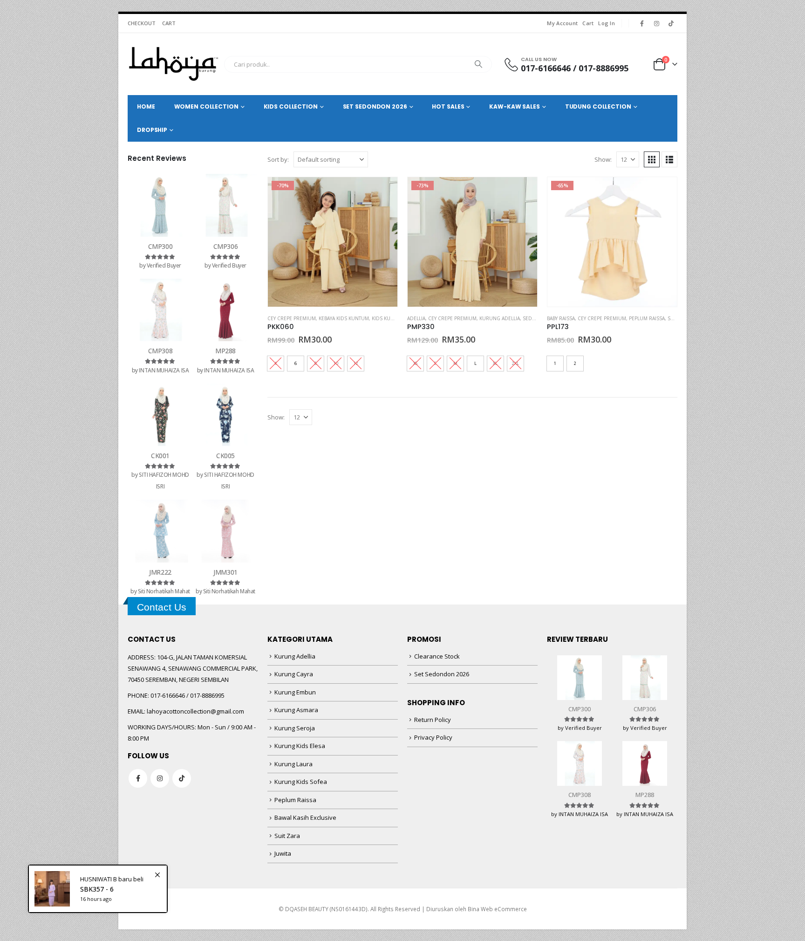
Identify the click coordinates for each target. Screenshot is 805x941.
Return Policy (432, 719)
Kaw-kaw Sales (514, 106)
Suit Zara (287, 835)
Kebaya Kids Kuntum (344, 318)
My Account (562, 23)
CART (169, 23)
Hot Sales (448, 106)
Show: (603, 159)
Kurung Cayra (293, 674)
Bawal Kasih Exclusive (305, 817)
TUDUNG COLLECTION (598, 106)
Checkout (142, 23)
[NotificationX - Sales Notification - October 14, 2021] (97, 889)
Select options (382, 192)
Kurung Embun (295, 692)
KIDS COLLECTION (291, 106)
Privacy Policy (433, 737)
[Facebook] (642, 23)
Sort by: (278, 159)
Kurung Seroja (294, 728)
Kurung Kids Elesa (299, 746)
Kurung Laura (293, 764)
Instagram (159, 778)
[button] (652, 159)
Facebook (138, 778)
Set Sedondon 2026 (441, 674)
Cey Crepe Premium (291, 318)
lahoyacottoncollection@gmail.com (195, 711)
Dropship (152, 130)
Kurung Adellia (499, 318)
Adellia (416, 318)
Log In (606, 23)
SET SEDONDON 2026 (375, 106)
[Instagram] (656, 23)
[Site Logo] (173, 64)
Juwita (282, 853)
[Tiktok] (671, 23)
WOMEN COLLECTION (206, 106)
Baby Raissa (561, 318)
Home (146, 106)
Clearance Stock (437, 656)
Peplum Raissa (647, 318)
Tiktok (181, 778)
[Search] (478, 64)
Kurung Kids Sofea (300, 781)
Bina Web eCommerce (497, 909)
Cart (588, 23)
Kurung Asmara (296, 710)
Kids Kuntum (388, 318)
